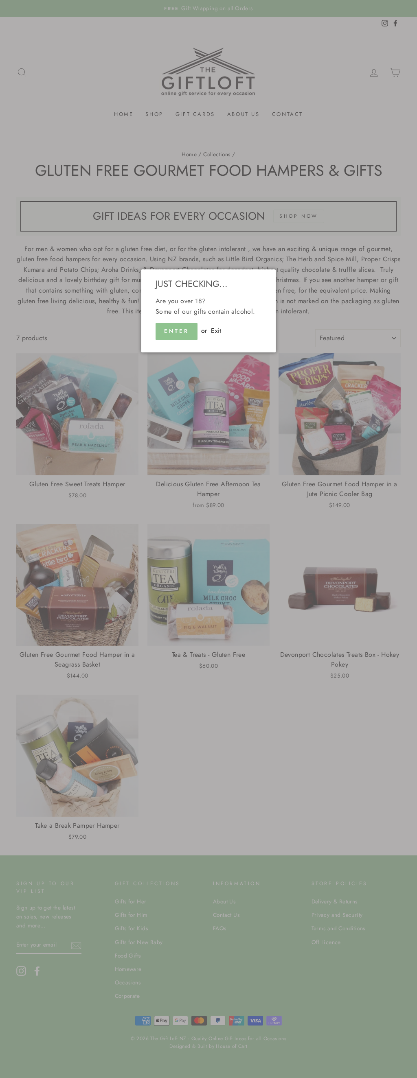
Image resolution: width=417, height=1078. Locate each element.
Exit (216, 330)
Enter (176, 331)
